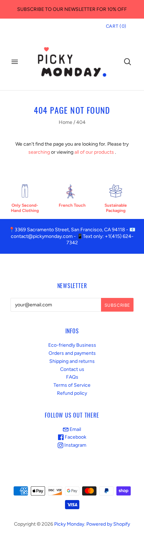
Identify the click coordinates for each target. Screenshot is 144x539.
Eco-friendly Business (72, 345)
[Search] (128, 62)
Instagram (74, 445)
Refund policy (72, 393)
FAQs (72, 377)
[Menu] (14, 62)
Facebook (75, 437)
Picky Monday (69, 524)
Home (65, 122)
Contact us (72, 369)
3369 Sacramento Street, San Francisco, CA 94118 (70, 230)
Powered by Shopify (108, 524)
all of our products (94, 152)
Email (75, 429)
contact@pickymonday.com (42, 236)
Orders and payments (72, 353)
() (116, 26)
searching (39, 152)
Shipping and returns (72, 361)
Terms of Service (72, 385)
